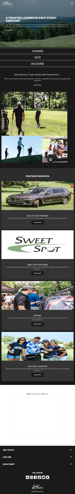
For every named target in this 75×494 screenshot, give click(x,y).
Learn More (9, 30)
